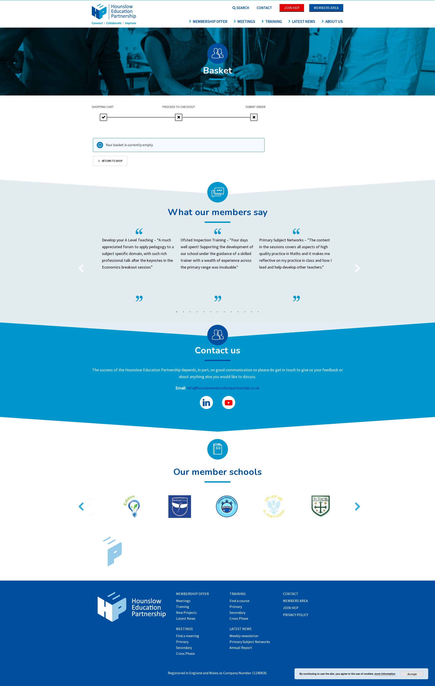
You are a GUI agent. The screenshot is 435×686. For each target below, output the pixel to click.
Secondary (184, 648)
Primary (182, 642)
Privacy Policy (295, 615)
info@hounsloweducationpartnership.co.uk (223, 388)
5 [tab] (204, 312)
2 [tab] (183, 312)
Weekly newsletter (244, 636)
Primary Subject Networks (250, 642)
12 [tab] (251, 312)
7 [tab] (217, 312)
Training (273, 21)
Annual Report (241, 648)
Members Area (326, 7)
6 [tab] (210, 312)
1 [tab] (176, 312)
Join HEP (292, 7)
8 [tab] (224, 312)
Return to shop (112, 160)
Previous (79, 265)
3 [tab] (190, 312)
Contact (264, 7)
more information (385, 673)
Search (242, 7)
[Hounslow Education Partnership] (114, 23)
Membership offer (210, 21)
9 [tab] (231, 312)
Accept (412, 674)
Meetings (246, 21)
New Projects (186, 613)
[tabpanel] (217, 265)
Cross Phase (185, 654)
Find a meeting (187, 636)
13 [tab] (258, 312)
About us (334, 21)
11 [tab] (244, 312)
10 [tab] (238, 312)
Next (355, 265)
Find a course (239, 601)
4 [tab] (197, 312)
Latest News (303, 21)
